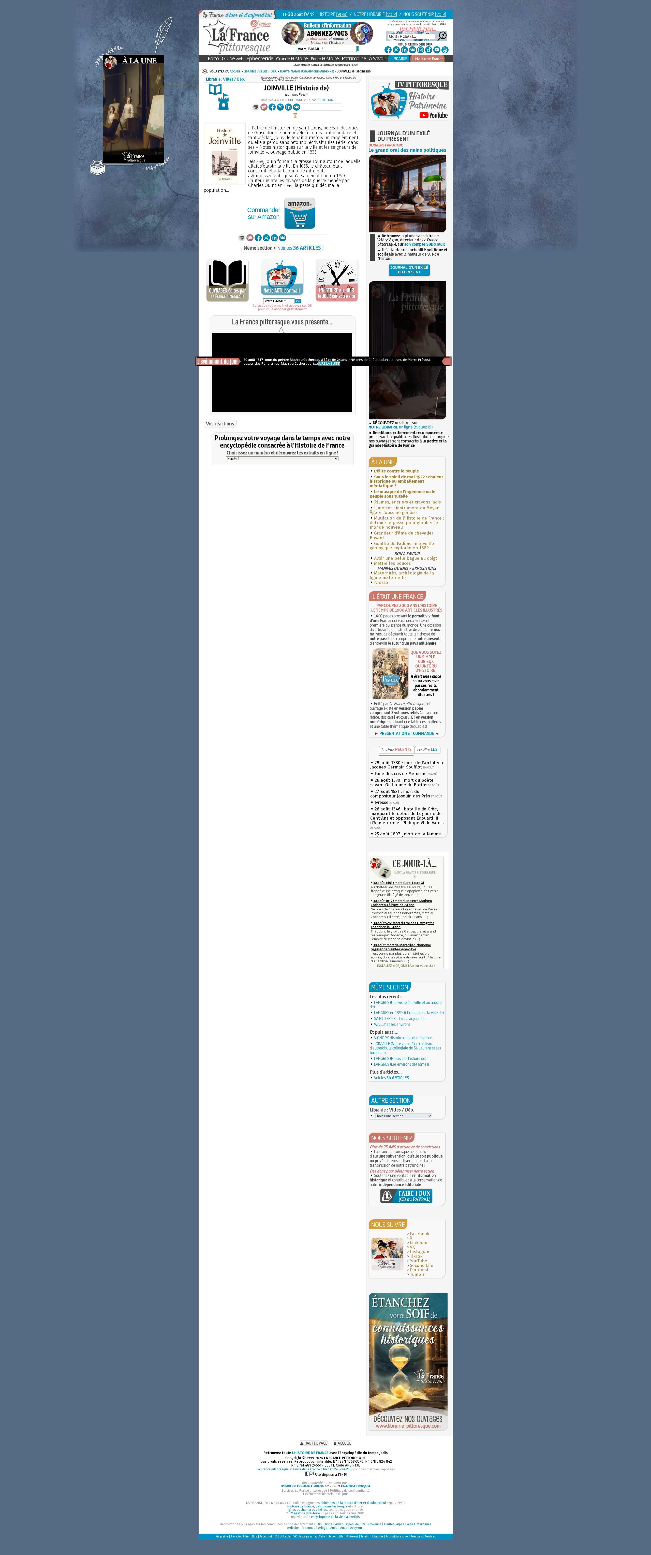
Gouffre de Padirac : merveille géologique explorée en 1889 (402, 546)
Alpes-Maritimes (419, 1524)
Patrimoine (354, 58)
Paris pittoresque (397, 1536)
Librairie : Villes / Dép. (260, 71)
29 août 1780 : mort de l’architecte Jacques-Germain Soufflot (407, 765)
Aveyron (356, 1528)
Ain (319, 1524)
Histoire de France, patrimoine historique (317, 1506)
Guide (232, 58)
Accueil (235, 71)
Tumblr (417, 1274)
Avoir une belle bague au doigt (405, 558)
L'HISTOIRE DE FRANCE (310, 1453)
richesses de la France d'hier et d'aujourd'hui (353, 1503)
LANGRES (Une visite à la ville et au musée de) (406, 1005)
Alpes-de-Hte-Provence (363, 1524)
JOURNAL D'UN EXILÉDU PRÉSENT (409, 269)
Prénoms (416, 1536)
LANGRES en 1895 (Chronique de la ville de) (409, 1012)
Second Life (421, 1265)
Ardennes (308, 1528)
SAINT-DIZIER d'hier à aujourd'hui (400, 1018)
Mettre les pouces (392, 563)
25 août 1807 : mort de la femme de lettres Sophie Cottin (405, 836)
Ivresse (381, 582)
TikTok (416, 1256)
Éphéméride (259, 58)
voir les (299, 247)
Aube (333, 1528)
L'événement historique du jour (325, 1494)
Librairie (377, 1536)
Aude (343, 1528)
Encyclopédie (240, 1536)
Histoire (292, 58)
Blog (254, 1536)
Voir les (391, 1077)
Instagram (420, 1251)
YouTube (418, 1261)
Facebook (419, 1233)
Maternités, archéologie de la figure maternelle (402, 575)
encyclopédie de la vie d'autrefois (335, 1517)
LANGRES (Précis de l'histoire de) (400, 1058)
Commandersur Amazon (263, 213)
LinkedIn (418, 1242)
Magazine (222, 1536)
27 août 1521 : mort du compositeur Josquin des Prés (400, 794)
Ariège (323, 1528)
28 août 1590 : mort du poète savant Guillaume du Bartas (402, 783)
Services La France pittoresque (304, 1490)
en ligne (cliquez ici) (400, 427)
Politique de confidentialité (349, 1490)
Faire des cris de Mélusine (401, 773)
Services (430, 1536)
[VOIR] (342, 14)
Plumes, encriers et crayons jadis (407, 502)
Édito (213, 58)
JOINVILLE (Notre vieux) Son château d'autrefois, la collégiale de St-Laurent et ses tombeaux (405, 1048)
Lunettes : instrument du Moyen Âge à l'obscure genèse (405, 510)
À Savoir (377, 58)
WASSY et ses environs (392, 1024)
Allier (339, 1524)
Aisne (328, 1524)
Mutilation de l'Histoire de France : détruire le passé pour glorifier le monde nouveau (407, 522)
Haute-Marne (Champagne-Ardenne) (307, 71)
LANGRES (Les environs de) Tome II (401, 1064)
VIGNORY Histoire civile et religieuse (403, 1038)
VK (412, 1247)
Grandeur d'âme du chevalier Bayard (401, 535)
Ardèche (293, 1528)
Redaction (325, 99)
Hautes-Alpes (394, 1524)
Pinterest (419, 1269)
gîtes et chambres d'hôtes (307, 1510)
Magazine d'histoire (305, 1513)
